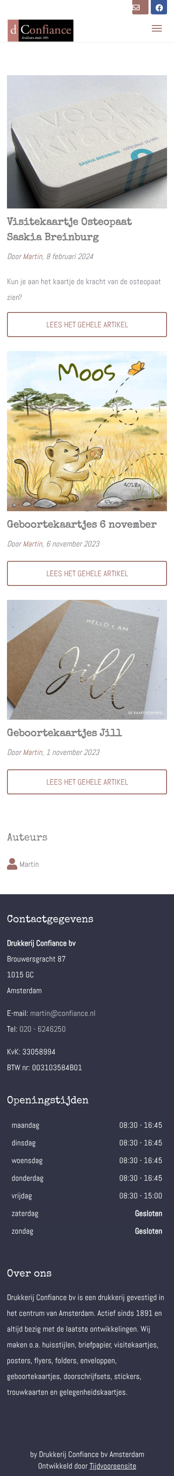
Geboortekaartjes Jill (64, 734)
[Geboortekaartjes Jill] (87, 660)
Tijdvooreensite (113, 1466)
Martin (32, 256)
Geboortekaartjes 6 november (82, 525)
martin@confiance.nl (63, 1013)
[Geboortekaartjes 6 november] (87, 431)
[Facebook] (159, 7)
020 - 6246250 (42, 1029)
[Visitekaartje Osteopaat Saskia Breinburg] (87, 141)
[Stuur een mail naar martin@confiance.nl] (140, 7)
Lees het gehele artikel (87, 324)
